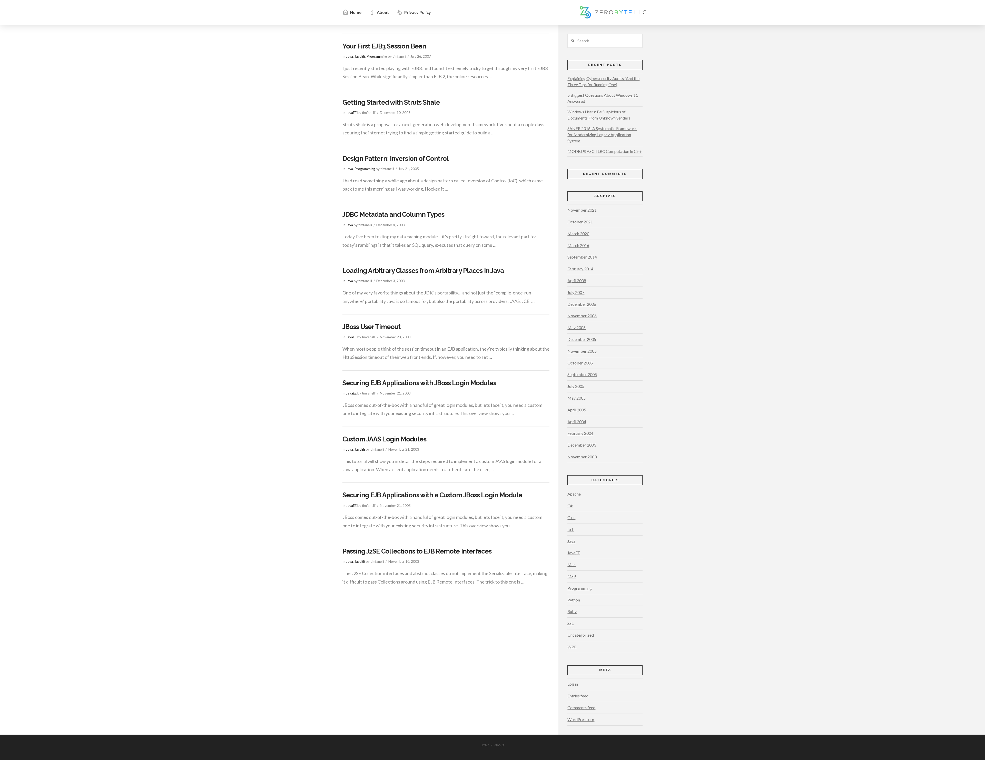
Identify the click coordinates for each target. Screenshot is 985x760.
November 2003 (582, 456)
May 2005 (576, 398)
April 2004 (576, 421)
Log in (572, 684)
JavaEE (359, 56)
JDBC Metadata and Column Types (393, 214)
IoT (570, 529)
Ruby (572, 611)
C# (570, 505)
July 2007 (575, 292)
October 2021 (580, 221)
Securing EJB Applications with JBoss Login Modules (419, 383)
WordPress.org (580, 719)
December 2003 (581, 444)
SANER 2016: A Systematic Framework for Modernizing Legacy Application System (602, 134)
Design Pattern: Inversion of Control (395, 158)
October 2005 (580, 362)
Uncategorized (580, 635)
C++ (571, 517)
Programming (377, 56)
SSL (570, 623)
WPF (571, 646)
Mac (571, 564)
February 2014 (580, 268)
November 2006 (582, 315)
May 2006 (576, 327)
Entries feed (577, 695)
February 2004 (580, 433)
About (499, 745)
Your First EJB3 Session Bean (384, 46)
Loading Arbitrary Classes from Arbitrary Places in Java (423, 270)
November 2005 (582, 351)
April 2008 (576, 280)
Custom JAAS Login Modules (384, 439)
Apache (574, 493)
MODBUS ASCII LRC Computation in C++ (604, 151)
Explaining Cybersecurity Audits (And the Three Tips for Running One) (603, 81)
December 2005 (581, 339)
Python (573, 599)
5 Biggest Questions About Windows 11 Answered (602, 98)
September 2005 (582, 374)
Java (349, 56)
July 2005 (575, 386)
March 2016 (578, 245)
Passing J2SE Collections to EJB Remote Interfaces (416, 551)
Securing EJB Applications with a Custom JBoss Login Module (432, 495)
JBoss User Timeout (371, 327)
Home (485, 745)
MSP (571, 576)
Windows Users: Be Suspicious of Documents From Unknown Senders (598, 114)
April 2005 (576, 409)
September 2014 (582, 256)
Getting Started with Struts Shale (391, 102)
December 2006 (581, 304)
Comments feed (581, 707)
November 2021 (582, 210)
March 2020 (578, 233)
